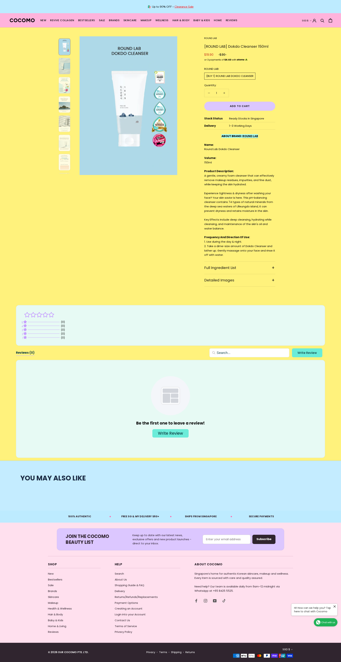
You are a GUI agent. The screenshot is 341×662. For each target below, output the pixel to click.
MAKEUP (146, 20)
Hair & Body (55, 614)
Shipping (176, 652)
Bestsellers (55, 579)
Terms (163, 652)
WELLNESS (161, 20)
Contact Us (122, 620)
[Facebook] (196, 600)
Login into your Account (130, 614)
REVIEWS (231, 20)
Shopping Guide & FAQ (129, 585)
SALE (102, 20)
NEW (43, 20)
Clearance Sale (184, 6)
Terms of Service (126, 626)
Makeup (53, 603)
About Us (121, 579)
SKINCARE (130, 20)
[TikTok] (224, 600)
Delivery (120, 591)
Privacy (150, 652)
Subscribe (263, 539)
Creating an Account (128, 608)
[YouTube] (214, 600)
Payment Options (126, 603)
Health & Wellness (60, 608)
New (51, 573)
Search (119, 573)
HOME (218, 20)
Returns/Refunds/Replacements (136, 597)
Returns (190, 652)
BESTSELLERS (86, 20)
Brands (52, 591)
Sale (51, 585)
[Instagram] (205, 600)
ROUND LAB (210, 38)
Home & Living (57, 626)
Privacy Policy (123, 632)
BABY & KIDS (201, 20)
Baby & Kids (55, 620)
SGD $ (305, 20)
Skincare (53, 597)
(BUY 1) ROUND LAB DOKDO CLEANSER (229, 76)
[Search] (322, 20)
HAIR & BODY (181, 20)
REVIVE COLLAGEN (62, 20)
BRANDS (114, 20)
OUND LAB (250, 136)
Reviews (53, 632)
